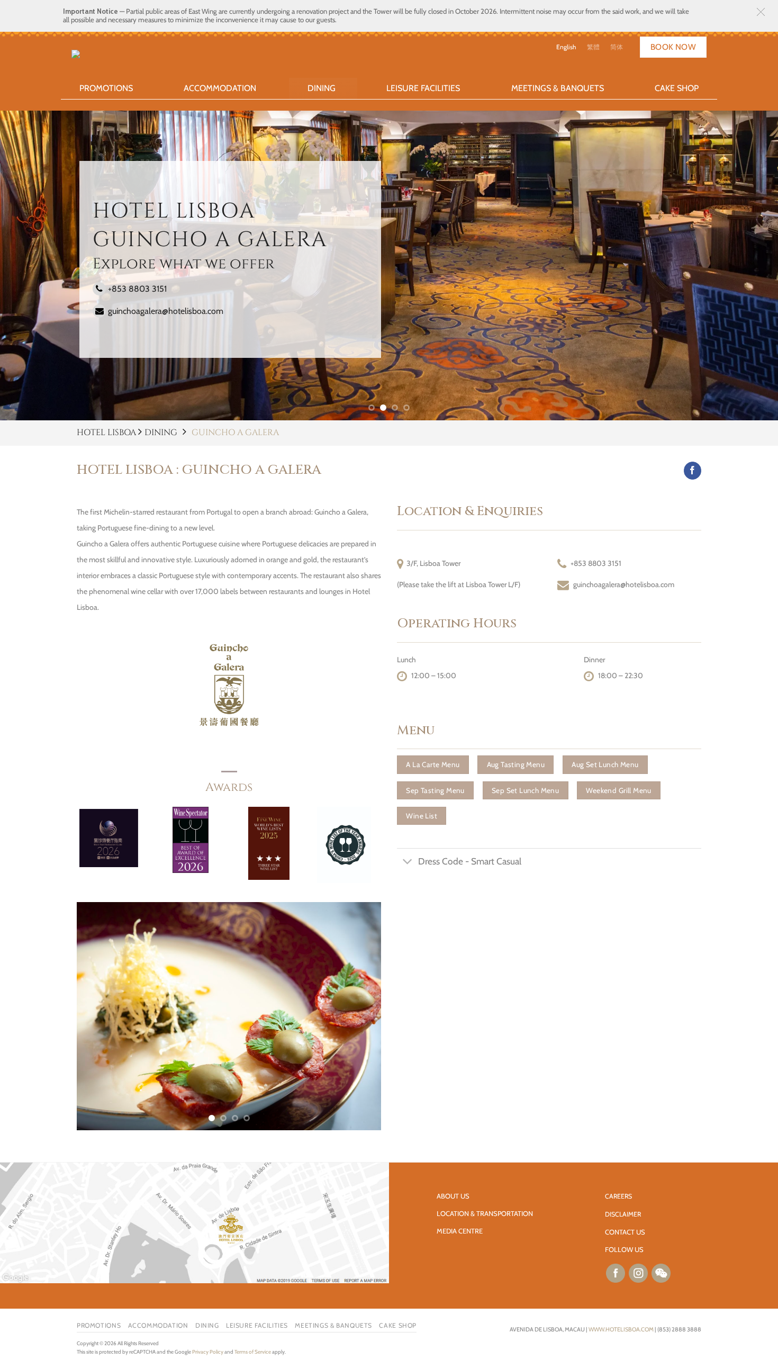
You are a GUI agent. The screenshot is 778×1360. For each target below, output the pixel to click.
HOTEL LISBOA (107, 432)
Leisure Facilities (423, 88)
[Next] (361, 1016)
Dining (321, 88)
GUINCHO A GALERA (235, 432)
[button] (760, 12)
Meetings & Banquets (557, 88)
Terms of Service (252, 1351)
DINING (160, 432)
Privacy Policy (207, 1351)
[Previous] (96, 1016)
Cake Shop (677, 88)
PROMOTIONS (106, 88)
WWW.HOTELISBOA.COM (621, 1329)
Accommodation (220, 88)
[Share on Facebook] (692, 471)
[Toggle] (407, 862)
